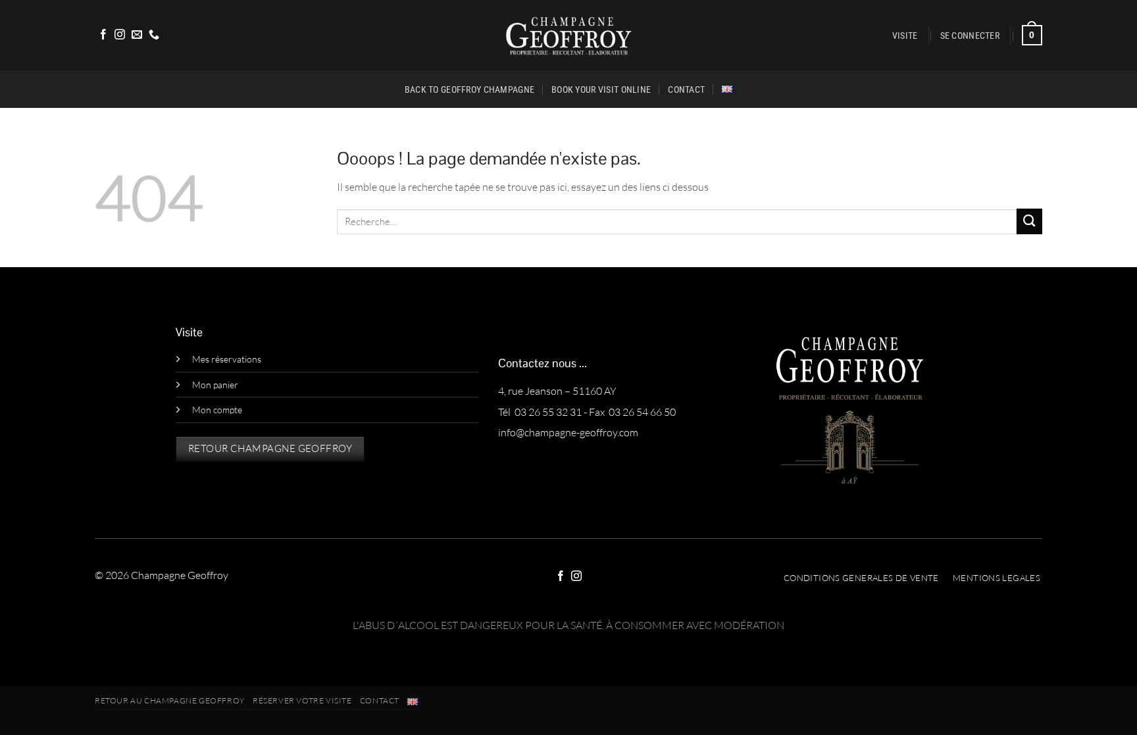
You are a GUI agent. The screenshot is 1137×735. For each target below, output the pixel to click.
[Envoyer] (1029, 221)
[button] (969, 35)
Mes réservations (226, 359)
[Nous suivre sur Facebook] (103, 35)
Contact (686, 89)
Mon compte (217, 409)
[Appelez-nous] (154, 35)
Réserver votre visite (302, 700)
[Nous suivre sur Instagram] (119, 35)
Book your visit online (601, 89)
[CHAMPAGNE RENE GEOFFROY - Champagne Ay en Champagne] (568, 35)
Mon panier (215, 384)
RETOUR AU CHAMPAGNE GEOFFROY (170, 700)
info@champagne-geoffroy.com (568, 432)
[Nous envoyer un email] (137, 35)
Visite (905, 35)
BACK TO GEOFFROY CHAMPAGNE (469, 89)
